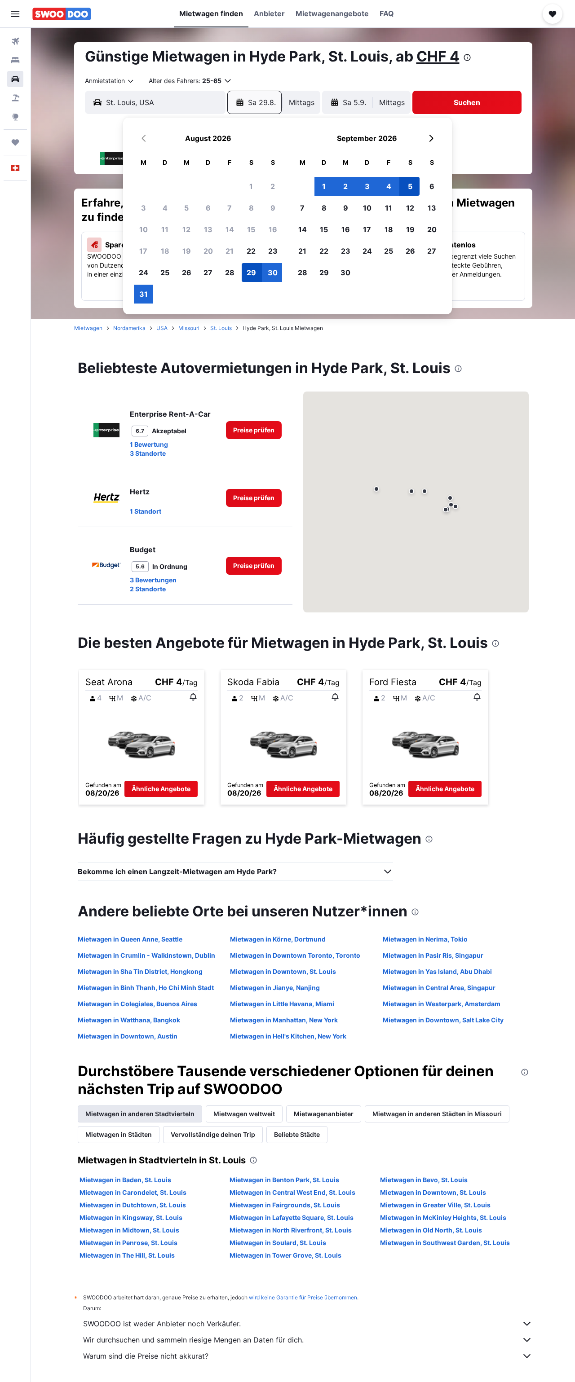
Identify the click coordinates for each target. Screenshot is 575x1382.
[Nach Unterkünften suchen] (15, 60)
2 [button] (272, 186)
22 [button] (251, 250)
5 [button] (186, 207)
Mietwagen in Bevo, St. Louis (424, 1180)
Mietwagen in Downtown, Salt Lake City (443, 1020)
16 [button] (273, 229)
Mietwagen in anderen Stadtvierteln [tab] (140, 1114)
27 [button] (207, 272)
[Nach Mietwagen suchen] (15, 79)
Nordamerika (129, 328)
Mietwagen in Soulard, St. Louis (278, 1242)
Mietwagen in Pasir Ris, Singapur (433, 955)
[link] (254, 430)
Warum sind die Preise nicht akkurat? (145, 1355)
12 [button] (186, 229)
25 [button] (164, 272)
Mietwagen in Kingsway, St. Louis (131, 1217)
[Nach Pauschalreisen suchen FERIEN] (15, 98)
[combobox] (110, 80)
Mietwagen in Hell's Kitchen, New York (288, 1036)
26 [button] (186, 272)
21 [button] (230, 250)
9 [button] (272, 207)
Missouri (188, 328)
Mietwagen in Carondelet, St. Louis (133, 1192)
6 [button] (208, 207)
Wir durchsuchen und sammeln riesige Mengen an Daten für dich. (193, 1339)
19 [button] (186, 250)
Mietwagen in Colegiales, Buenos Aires (137, 1004)
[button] (15, 14)
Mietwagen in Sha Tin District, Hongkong (140, 971)
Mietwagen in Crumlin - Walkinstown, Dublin (146, 955)
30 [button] (273, 272)
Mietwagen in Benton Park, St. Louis (284, 1180)
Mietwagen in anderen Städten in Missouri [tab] (437, 1114)
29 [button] (251, 272)
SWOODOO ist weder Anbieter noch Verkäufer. (162, 1323)
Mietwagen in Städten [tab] (118, 1134)
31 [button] (143, 294)
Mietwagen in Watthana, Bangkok (129, 1020)
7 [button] (229, 207)
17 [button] (143, 250)
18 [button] (165, 250)
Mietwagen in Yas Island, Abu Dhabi (437, 971)
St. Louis (221, 328)
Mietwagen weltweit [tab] (244, 1114)
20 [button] (208, 250)
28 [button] (229, 272)
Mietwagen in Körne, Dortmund (278, 939)
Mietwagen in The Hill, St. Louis (127, 1255)
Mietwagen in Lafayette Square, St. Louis (292, 1217)
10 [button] (143, 229)
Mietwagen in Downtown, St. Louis (283, 971)
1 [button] (251, 186)
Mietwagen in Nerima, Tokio (425, 939)
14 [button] (230, 229)
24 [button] (143, 272)
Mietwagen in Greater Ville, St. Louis (435, 1205)
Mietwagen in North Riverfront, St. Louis (291, 1230)
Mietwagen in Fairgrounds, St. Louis (285, 1205)
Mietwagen (88, 328)
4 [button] (165, 207)
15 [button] (251, 229)
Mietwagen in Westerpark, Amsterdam (441, 1004)
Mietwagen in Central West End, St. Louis (292, 1192)
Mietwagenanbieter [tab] (324, 1114)
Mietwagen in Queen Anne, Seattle (130, 939)
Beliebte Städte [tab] (297, 1134)
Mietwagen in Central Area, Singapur (439, 987)
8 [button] (251, 207)
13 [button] (208, 229)
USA (162, 328)
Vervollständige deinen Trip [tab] (213, 1134)
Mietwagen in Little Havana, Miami (282, 1004)
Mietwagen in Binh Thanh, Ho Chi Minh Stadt (146, 987)
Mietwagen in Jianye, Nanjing (275, 987)
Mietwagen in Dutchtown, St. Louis (133, 1205)
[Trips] (15, 142)
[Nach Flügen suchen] (15, 41)
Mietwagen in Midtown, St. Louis (129, 1230)
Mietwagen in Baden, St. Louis (125, 1180)
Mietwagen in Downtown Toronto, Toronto (295, 955)
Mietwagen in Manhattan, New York (284, 1020)
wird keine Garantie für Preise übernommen (303, 1297)
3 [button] (143, 207)
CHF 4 (438, 56)
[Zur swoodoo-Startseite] (61, 14)
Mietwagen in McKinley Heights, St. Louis (443, 1217)
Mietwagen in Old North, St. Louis (431, 1230)
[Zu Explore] (15, 117)
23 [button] (273, 250)
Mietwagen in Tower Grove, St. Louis (285, 1255)
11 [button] (164, 229)
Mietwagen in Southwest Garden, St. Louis (445, 1242)
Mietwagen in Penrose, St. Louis (128, 1242)
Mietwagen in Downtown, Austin (127, 1036)
